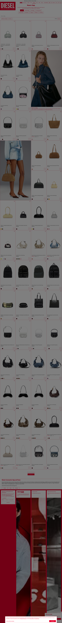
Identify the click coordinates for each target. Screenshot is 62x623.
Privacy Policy (32, 618)
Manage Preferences (23, 618)
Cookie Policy (37, 618)
